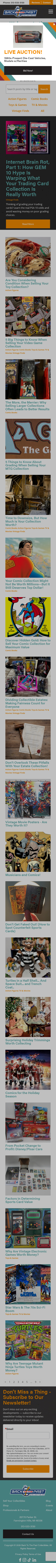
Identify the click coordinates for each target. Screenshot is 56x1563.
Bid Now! (28, 70)
